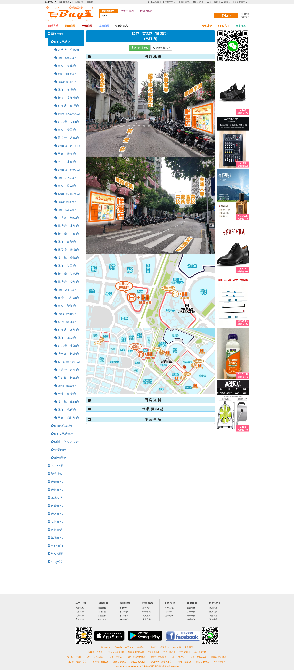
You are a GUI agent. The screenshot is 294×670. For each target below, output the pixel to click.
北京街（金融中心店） (78, 661)
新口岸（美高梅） (70, 274)
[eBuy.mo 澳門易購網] (70, 14)
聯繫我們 (164, 647)
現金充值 (169, 615)
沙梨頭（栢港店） (70, 354)
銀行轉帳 (169, 611)
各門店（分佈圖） (70, 50)
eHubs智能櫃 (63, 426)
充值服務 (57, 522)
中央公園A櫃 (169, 652)
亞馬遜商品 (121, 25)
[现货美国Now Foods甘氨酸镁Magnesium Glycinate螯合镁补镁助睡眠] (233, 354)
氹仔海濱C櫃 (185, 652)
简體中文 (226, 2)
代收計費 (207, 25)
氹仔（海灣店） (68, 90)
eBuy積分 (102, 619)
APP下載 (57, 466)
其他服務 (57, 538)
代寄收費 (146, 611)
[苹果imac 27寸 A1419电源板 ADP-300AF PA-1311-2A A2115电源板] (233, 301)
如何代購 (245, 14)
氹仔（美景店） (68, 266)
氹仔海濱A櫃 (200, 652)
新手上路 (57, 474)
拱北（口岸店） (203, 661)
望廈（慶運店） (68, 66)
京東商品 (104, 25)
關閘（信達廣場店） (137, 657)
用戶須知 (57, 546)
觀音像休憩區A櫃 (136, 652)
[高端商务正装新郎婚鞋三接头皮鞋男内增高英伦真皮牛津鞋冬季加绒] (233, 248)
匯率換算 (241, 25)
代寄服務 (57, 514)
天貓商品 (87, 25)
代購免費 (102, 608)
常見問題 (57, 554)
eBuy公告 (57, 562)
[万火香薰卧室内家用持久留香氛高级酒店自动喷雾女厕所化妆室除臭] (233, 195)
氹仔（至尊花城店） (96, 657)
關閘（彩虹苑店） (70, 418)
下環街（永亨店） (70, 370)
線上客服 (212, 2)
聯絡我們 (60, 458)
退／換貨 (146, 615)
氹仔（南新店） (68, 242)
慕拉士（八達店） (70, 138)
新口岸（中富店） (70, 234)
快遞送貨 (191, 611)
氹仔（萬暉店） (68, 410)
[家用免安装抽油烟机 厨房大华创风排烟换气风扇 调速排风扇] (233, 406)
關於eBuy (105, 647)
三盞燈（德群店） (70, 218)
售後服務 (191, 608)
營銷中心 (118, 647)
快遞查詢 (146, 619)
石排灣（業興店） (70, 346)
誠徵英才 (141, 647)
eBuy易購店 (62, 42)
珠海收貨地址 (161, 47)
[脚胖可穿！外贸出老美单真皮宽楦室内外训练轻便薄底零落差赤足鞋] (233, 90)
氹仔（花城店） (68, 338)
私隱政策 (213, 615)
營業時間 (60, 450)
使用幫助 (240, 2)
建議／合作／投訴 (66, 442)
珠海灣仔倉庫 (220, 661)
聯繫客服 (129, 647)
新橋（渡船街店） (70, 98)
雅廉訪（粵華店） (70, 330)
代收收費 (124, 611)
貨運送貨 (191, 615)
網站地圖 (177, 647)
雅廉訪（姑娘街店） (159, 657)
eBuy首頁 (153, 2)
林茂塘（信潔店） (70, 250)
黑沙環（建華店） (70, 226)
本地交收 (57, 498)
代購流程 (102, 615)
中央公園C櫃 (154, 652)
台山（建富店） (68, 162)
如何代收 (124, 608)
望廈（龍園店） (68, 186)
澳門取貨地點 (139, 47)
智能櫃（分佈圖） (96, 652)
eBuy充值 (223, 25)
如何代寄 (146, 608)
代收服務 (57, 490)
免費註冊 (77, 2)
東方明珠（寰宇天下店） (162, 661)
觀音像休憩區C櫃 (116, 652)
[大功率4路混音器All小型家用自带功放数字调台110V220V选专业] (233, 143)
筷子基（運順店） (70, 402)
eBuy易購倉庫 (63, 434)
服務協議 (213, 611)
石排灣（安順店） (70, 122)
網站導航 (53, 25)
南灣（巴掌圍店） (70, 298)
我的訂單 (198, 2)
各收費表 (57, 530)
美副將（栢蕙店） (70, 378)
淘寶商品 (70, 25)
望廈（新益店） (68, 306)
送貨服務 (57, 506)
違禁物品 (213, 619)
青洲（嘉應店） (68, 394)
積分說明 (245, 17)
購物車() (184, 2)
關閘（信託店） (68, 154)
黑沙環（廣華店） (70, 282)
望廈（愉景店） (68, 130)
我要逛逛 (167, 2)
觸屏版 (89, 2)
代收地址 (124, 615)
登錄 (66, 2)
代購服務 (57, 482)
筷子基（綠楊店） (70, 258)
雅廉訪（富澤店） (70, 106)
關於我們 (57, 34)
